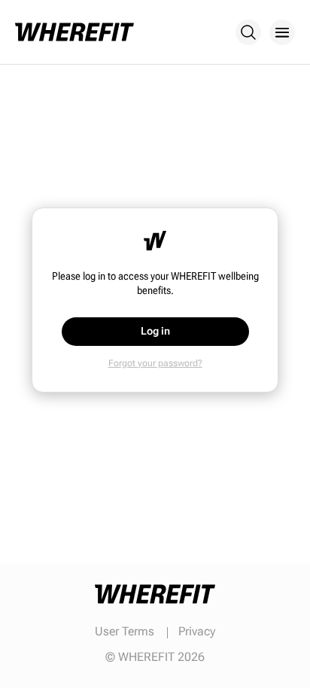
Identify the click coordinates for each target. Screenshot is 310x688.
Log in (155, 331)
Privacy (196, 631)
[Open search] (248, 32)
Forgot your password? (155, 363)
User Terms (124, 631)
